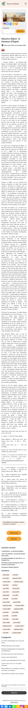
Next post (14, 539)
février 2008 (6, 622)
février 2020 (16, 588)
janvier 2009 (16, 602)
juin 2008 (5, 615)
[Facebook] (10, 23)
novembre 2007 (19, 626)
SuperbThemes (14, 702)
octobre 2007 (6, 629)
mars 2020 (6, 588)
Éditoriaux (20, 654)
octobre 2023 (6, 581)
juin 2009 (15, 595)
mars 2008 (15, 619)
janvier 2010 (15, 592)
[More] (16, 23)
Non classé (22, 660)
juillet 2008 (15, 612)
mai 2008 (14, 615)
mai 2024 (15, 575)
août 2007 (5, 632)
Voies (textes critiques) (8, 673)
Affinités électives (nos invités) (10, 646)
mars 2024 (6, 578)
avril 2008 (5, 619)
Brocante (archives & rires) (9, 654)
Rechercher (6, 28)
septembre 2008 (18, 609)
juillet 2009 (6, 595)
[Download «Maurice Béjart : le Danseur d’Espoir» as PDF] (3, 50)
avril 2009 (14, 598)
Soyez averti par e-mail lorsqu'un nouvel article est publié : (13, 685)
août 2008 (5, 612)
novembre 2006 (16, 632)
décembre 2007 (7, 626)
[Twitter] (7, 23)
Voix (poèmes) (19, 673)
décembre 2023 (17, 578)
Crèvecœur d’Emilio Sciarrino (10, 567)
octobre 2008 (6, 609)
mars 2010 (6, 592)
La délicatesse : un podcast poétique (12, 551)
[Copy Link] (13, 23)
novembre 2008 (19, 605)
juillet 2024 (6, 575)
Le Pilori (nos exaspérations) (9, 660)
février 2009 (6, 602)
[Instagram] (4, 23)
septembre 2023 (18, 581)
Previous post (14, 533)
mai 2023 (14, 585)
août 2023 (5, 585)
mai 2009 (5, 598)
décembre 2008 (7, 605)
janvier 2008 (16, 622)
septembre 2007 (18, 629)
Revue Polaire (13, 4)
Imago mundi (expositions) (9, 657)
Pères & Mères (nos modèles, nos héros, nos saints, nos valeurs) (13, 523)
